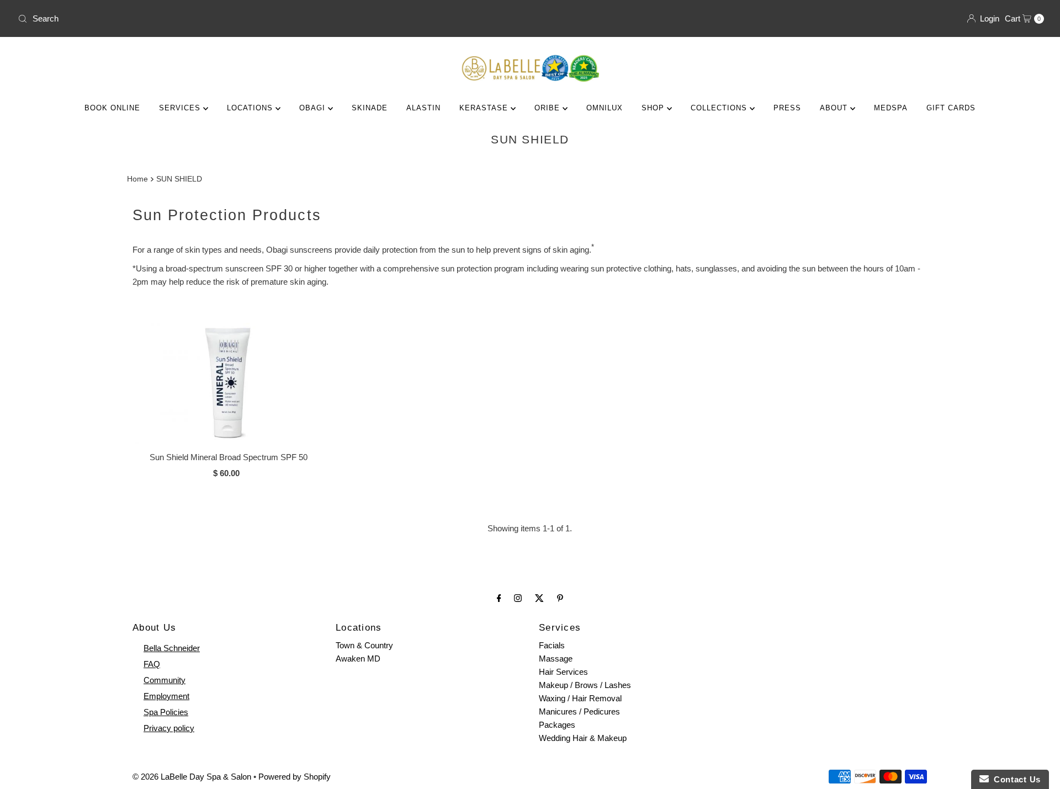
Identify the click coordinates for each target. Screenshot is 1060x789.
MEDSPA (891, 108)
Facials (552, 645)
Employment (166, 696)
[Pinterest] (560, 598)
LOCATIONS (251, 108)
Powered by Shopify (294, 776)
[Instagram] (518, 598)
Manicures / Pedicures (579, 711)
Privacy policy (169, 728)
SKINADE (370, 108)
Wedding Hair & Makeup (583, 738)
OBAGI (313, 108)
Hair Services (563, 671)
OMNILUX (604, 108)
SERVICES (181, 108)
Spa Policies (166, 712)
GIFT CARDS (951, 108)
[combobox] (269, 19)
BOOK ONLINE (112, 108)
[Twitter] (539, 598)
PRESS (787, 108)
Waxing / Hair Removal (580, 698)
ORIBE (548, 108)
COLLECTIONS (720, 108)
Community (165, 680)
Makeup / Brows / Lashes (585, 685)
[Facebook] (499, 598)
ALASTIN (423, 108)
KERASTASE (485, 108)
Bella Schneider (172, 648)
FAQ (152, 664)
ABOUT (835, 108)
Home (137, 179)
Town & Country (364, 645)
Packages (557, 724)
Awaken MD (358, 658)
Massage (556, 658)
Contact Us (1015, 779)
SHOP (654, 108)
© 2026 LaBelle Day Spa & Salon (191, 776)
